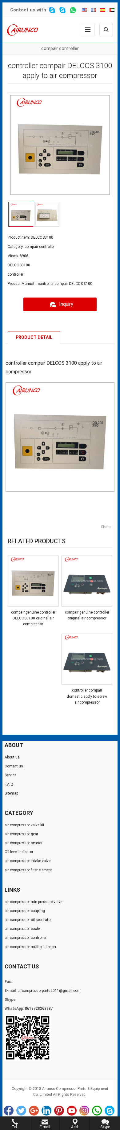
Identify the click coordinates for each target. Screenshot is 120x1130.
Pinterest (59, 1111)
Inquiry (66, 304)
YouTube (72, 1111)
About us (12, 757)
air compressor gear (21, 834)
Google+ (34, 1111)
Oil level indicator (19, 852)
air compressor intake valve (27, 861)
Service (10, 775)
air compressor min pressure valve (33, 902)
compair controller (60, 48)
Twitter (21, 1111)
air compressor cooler (23, 929)
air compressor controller (25, 937)
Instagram (84, 1111)
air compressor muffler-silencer (30, 947)
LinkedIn (46, 1111)
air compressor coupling (25, 911)
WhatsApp (97, 1111)
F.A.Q (9, 784)
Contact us (22, 10)
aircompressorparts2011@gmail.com (49, 990)
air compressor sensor (23, 843)
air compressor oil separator (28, 920)
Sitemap (11, 793)
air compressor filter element (28, 870)
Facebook (9, 1111)
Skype (109, 1111)
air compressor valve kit (24, 825)
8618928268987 (39, 1008)
